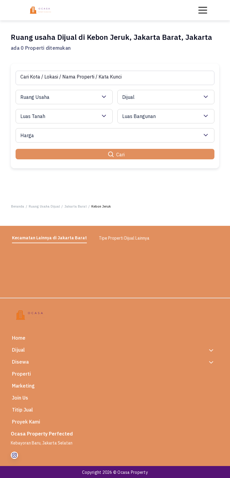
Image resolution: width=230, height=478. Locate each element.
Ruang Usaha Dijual (44, 206)
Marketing (23, 386)
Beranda (17, 206)
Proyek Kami (26, 422)
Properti (21, 374)
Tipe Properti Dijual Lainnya (124, 238)
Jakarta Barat (75, 206)
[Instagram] (14, 455)
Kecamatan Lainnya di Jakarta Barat (49, 237)
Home (18, 338)
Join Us (20, 398)
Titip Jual (22, 410)
